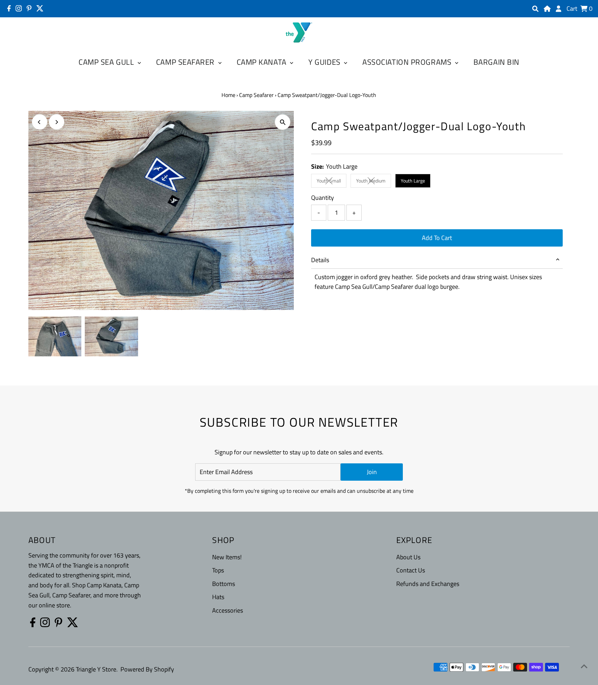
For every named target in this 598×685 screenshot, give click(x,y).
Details (320, 260)
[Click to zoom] (282, 122)
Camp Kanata (263, 62)
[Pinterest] (29, 8)
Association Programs (407, 62)
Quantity (322, 197)
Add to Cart (437, 237)
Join (372, 472)
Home (228, 95)
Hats (218, 597)
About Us (408, 557)
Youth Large (413, 180)
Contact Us (410, 570)
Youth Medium (373, 182)
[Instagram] (19, 8)
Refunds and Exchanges (427, 583)
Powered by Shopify (147, 669)
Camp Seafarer (186, 62)
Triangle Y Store (96, 669)
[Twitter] (40, 8)
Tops (218, 570)
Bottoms (223, 583)
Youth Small (331, 182)
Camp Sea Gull (107, 62)
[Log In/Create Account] (558, 9)
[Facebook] (9, 8)
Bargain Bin (496, 62)
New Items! (227, 557)
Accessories (227, 610)
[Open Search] (535, 9)
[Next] (56, 122)
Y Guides (325, 62)
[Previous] (39, 122)
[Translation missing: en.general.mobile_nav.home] (547, 9)
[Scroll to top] (584, 666)
